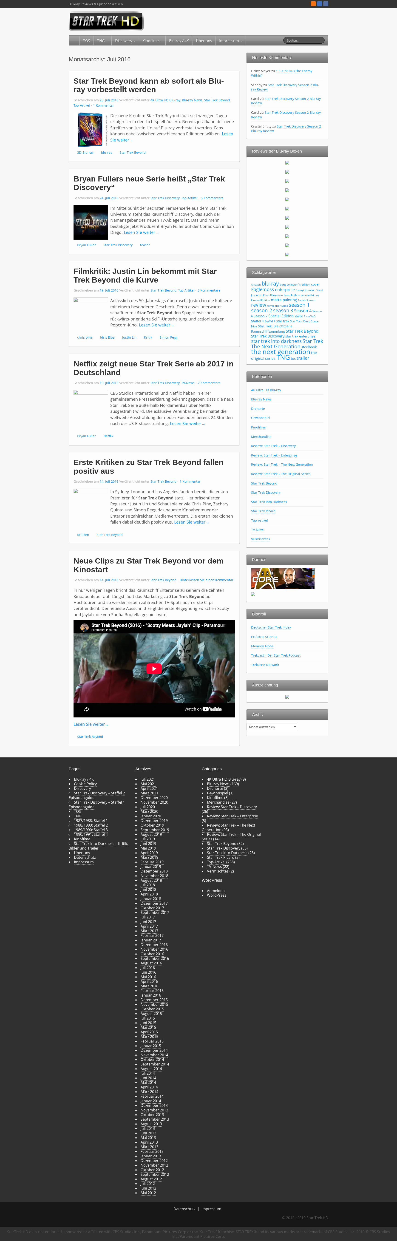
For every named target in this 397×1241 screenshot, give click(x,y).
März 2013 (149, 1146)
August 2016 (151, 963)
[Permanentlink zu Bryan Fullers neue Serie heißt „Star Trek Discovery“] (91, 221)
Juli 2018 (148, 884)
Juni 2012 (148, 1188)
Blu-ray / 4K (179, 40)
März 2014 (149, 1091)
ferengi (300, 290)
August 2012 (151, 1179)
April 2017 (149, 926)
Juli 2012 (148, 1183)
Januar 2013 (151, 1156)
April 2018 (149, 894)
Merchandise (261, 436)
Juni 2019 (148, 843)
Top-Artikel (82, 105)
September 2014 (155, 1064)
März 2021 (149, 793)
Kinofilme (151, 40)
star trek (282, 321)
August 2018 (151, 880)
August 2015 (151, 1013)
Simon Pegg (169, 337)
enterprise (285, 289)
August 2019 (151, 834)
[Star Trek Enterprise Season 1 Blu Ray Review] (287, 226)
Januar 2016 (151, 995)
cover (315, 284)
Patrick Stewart (306, 300)
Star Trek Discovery (165, 198)
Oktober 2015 (152, 1009)
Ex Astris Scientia (264, 637)
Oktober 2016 (152, 953)
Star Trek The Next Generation (287, 343)
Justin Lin (129, 337)
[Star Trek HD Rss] (313, 3)
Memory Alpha (262, 646)
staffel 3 (310, 316)
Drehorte (258, 408)
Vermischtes (260, 539)
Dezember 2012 (154, 1160)
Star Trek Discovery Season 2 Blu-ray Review (285, 87)
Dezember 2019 (154, 820)
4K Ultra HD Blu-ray (165, 100)
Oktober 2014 (152, 1059)
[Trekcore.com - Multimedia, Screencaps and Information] (283, 578)
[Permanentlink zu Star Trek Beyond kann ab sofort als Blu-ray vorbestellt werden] (91, 129)
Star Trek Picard (263, 511)
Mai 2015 (148, 1027)
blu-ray (106, 152)
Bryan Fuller (86, 245)
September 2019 (155, 829)
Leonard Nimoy (310, 295)
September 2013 (155, 1119)
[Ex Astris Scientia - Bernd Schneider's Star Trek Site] (253, 593)
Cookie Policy (85, 783)
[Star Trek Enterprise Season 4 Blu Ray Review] (287, 254)
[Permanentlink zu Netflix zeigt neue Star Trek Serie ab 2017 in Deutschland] (91, 406)
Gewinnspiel (260, 418)
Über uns (204, 40)
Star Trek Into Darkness (269, 502)
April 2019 (149, 852)
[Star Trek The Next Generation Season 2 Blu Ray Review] (287, 171)
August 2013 (151, 1123)
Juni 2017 (148, 921)
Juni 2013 (148, 1133)
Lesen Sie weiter (141, 232)
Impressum (229, 40)
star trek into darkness (276, 341)
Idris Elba (107, 337)
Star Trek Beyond (217, 100)
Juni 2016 (148, 972)
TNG (101, 40)
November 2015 (154, 1004)
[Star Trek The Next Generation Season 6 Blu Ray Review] (287, 208)
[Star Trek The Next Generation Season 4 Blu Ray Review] (287, 190)
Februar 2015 (152, 1041)
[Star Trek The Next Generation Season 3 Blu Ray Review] (287, 180)
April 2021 (149, 788)
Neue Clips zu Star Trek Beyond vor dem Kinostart (149, 565)
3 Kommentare (209, 290)
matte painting (284, 299)
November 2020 (154, 802)
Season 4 (303, 310)
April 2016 (149, 981)
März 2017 (149, 930)
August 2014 (151, 1068)
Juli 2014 (148, 1073)
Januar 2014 (151, 1100)
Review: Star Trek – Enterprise (274, 455)
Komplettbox (292, 295)
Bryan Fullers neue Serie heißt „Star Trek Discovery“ (149, 183)
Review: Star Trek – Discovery (273, 446)
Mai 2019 (148, 848)
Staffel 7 (270, 321)
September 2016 (155, 958)
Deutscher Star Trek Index (271, 627)
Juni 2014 (148, 1077)
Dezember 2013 (154, 1105)
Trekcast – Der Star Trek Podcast (276, 655)
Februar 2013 (152, 1151)
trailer (303, 358)
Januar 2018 (151, 898)
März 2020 (149, 811)
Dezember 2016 (154, 944)
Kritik (148, 337)
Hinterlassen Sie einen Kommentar (206, 580)
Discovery (124, 40)
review (258, 304)
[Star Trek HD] (106, 20)
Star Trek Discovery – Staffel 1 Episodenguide (97, 804)
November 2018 (154, 875)
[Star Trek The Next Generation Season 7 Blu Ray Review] (287, 217)
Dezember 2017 (154, 903)
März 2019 (149, 857)
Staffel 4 (257, 321)
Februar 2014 (152, 1096)
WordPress (216, 895)
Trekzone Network (265, 665)
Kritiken (83, 535)
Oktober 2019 (152, 825)
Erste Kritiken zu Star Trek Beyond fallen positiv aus (149, 466)
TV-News (188, 383)
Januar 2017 (151, 940)
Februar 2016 (152, 990)
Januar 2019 (151, 866)
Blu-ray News (192, 100)
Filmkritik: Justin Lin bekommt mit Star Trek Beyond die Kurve (145, 275)
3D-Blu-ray (85, 152)
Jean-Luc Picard (314, 290)
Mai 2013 (148, 1137)
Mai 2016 (148, 976)
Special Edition (281, 315)
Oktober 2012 (152, 1169)
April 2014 (149, 1087)
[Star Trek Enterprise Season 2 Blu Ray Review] (287, 235)
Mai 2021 (148, 783)
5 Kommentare (212, 198)
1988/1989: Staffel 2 (91, 825)
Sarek (284, 305)
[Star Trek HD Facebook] (325, 3)
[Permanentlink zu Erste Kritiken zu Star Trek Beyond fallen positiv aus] (91, 505)
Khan (266, 295)
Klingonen (276, 295)
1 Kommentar (103, 105)
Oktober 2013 (152, 1114)
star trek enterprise (300, 336)
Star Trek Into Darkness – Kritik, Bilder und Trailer (98, 846)
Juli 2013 (148, 1128)
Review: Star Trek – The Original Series (280, 474)
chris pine (85, 337)
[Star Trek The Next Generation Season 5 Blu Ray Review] (287, 199)
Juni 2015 (148, 1022)
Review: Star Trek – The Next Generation (282, 464)
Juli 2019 (148, 839)
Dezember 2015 (154, 999)
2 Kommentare (209, 383)
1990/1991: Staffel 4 (91, 834)
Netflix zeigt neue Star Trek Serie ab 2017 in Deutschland (154, 368)
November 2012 (154, 1165)
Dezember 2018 (154, 871)
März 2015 (149, 1036)
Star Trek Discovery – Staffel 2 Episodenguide (97, 795)
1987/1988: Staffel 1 (91, 820)
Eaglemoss (262, 289)
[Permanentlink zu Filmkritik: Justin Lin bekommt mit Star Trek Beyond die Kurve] (91, 314)
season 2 (261, 310)
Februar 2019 (152, 861)
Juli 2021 (148, 779)
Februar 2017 (152, 935)
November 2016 (154, 949)
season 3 (283, 310)
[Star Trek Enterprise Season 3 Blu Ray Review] (287, 245)
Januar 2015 (151, 1045)
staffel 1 (300, 316)
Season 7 (260, 316)
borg (283, 284)
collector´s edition (298, 284)
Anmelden (216, 890)
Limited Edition (260, 300)
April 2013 (149, 1142)
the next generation (280, 351)
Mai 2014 (148, 1082)
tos (293, 358)
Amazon (256, 284)
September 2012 (155, 1174)
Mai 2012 (148, 1192)
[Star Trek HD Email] (319, 3)
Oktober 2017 (152, 907)
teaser (145, 245)
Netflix (108, 436)
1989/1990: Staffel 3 (91, 829)
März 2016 (149, 986)
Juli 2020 (148, 806)
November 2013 (154, 1110)
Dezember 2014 (154, 1050)
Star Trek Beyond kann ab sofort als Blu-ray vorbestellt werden (149, 85)
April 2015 (149, 1031)
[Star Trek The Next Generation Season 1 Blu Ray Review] (287, 162)
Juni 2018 (148, 889)
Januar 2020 (151, 816)
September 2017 (155, 912)
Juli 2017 (148, 917)
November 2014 (154, 1054)
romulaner (274, 306)
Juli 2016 (148, 967)
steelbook (309, 347)
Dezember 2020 (154, 797)
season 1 (299, 304)
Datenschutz (85, 857)
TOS (86, 40)
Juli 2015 (148, 1018)
